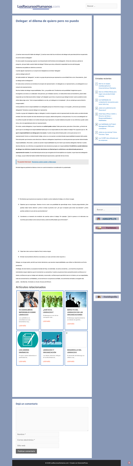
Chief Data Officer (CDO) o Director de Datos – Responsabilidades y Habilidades (108, 117)
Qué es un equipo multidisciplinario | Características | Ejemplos (107, 86)
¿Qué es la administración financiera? (107, 109)
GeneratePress (83, 463)
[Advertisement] (52, 39)
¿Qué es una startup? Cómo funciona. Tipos (108, 133)
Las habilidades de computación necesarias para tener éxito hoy (108, 102)
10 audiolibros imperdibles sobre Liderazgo (27, 312)
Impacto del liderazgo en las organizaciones (75, 312)
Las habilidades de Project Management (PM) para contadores (107, 126)
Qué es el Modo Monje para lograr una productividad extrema (108, 94)
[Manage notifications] (129, 462)
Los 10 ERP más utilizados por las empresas (108, 139)
